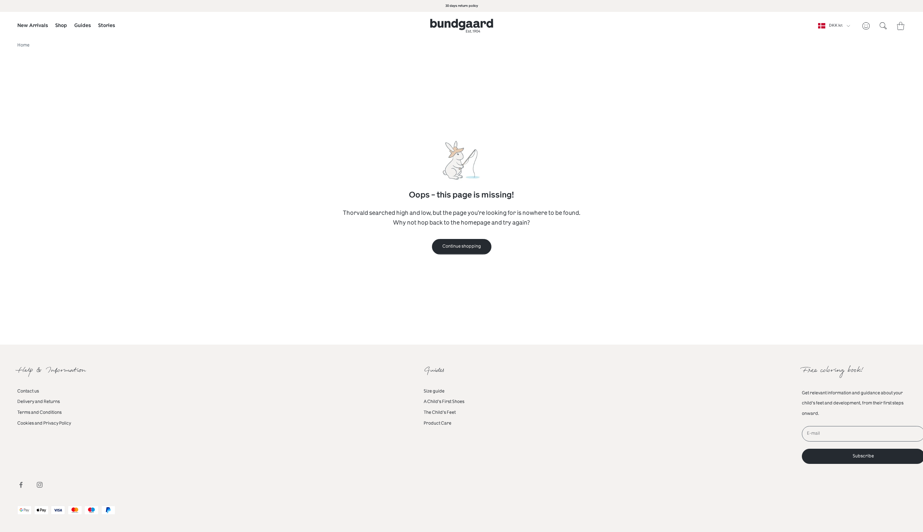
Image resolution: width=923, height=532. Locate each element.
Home (23, 45)
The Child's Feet (440, 412)
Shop (61, 25)
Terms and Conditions (39, 412)
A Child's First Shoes (444, 401)
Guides (82, 25)
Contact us (28, 391)
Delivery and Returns (38, 401)
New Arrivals (32, 25)
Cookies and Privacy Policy (44, 423)
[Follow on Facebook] (21, 484)
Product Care (437, 423)
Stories (106, 25)
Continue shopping (461, 246)
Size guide (434, 391)
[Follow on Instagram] (39, 484)
